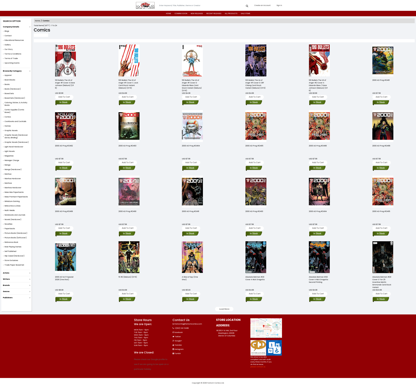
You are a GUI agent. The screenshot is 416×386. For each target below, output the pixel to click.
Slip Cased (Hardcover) (14, 256)
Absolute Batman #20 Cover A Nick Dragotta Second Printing (318, 279)
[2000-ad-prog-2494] (319, 192)
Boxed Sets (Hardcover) (15, 98)
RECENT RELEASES (213, 13)
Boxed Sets (9, 93)
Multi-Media (10, 210)
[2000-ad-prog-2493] (255, 192)
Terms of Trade (11, 58)
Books (7, 84)
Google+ (178, 341)
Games (8, 126)
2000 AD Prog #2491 (190, 211)
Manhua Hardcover (13, 178)
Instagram (179, 349)
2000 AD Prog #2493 (254, 211)
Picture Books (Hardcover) (16, 233)
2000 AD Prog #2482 (64, 146)
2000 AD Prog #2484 (191, 146)
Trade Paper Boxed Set (14, 265)
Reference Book (11, 242)
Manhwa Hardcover (13, 187)
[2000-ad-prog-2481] (382, 60)
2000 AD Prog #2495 (381, 211)
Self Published (10, 251)
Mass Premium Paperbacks (16, 196)
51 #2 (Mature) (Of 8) (128, 277)
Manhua (8, 174)
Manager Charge (12, 160)
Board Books (10, 80)
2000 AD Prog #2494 (318, 211)
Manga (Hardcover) (13, 169)
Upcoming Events (12, 63)
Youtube (178, 345)
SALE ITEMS (245, 13)
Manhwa (8, 183)
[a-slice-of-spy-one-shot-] (192, 257)
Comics (8, 117)
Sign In (279, 5)
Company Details (11, 27)
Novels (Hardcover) (13, 219)
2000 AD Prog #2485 (254, 146)
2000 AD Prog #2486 (318, 146)
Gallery (8, 45)
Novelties (8, 224)
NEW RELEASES (197, 13)
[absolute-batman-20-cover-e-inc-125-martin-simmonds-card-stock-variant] (382, 257)
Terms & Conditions (13, 54)
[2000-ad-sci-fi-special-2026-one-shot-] (65, 257)
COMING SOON (181, 13)
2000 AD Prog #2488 (381, 146)
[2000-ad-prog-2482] (65, 126)
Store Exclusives (11, 260)
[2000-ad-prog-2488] (382, 126)
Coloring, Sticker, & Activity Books (16, 103)
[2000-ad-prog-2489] (65, 192)
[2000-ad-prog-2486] (319, 126)
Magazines (9, 156)
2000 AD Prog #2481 (381, 80)
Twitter (178, 336)
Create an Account (262, 5)
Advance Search (41, 35)
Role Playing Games (13, 246)
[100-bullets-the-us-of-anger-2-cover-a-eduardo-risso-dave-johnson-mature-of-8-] (319, 60)
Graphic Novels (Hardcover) (17, 142)
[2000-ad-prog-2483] (129, 126)
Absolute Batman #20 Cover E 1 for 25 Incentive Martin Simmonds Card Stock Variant (381, 282)
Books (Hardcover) (13, 89)
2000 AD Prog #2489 (64, 211)
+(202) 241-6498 (182, 328)
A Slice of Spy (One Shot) (190, 278)
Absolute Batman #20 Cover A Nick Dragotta (255, 278)
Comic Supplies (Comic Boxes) (14, 111)
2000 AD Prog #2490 (127, 211)
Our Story (9, 49)
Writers (6, 279)
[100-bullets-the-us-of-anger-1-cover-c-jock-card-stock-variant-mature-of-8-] (129, 60)
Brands (6, 285)
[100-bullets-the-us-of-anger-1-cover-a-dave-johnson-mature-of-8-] (65, 60)
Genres (6, 291)
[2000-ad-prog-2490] (129, 192)
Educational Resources (14, 40)
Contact (8, 35)
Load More (224, 309)
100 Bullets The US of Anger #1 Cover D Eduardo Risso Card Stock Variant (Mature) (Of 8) (192, 85)
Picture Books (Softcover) (16, 237)
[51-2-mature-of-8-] (129, 257)
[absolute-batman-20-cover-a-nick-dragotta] (255, 257)
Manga (7, 165)
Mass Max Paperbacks (14, 192)
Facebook (178, 332)
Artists (6, 273)
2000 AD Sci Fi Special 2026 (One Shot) (64, 278)
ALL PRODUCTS (231, 13)
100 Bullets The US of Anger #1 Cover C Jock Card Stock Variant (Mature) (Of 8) (128, 84)
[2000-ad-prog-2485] (255, 126)
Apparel (8, 75)
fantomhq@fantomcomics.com (188, 324)
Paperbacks (10, 228)
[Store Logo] (145, 5)
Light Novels (10, 151)
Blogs (7, 31)
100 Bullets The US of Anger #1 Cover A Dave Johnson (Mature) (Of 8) (65, 84)
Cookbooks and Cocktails (15, 121)
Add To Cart (64, 96)
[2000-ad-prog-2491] (192, 192)
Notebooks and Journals (15, 215)
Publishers (7, 297)
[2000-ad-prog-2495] (382, 192)
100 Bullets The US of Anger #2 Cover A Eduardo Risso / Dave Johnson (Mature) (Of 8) (318, 85)
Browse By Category (12, 71)
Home (37, 20)
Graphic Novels (11, 130)
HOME (168, 13)
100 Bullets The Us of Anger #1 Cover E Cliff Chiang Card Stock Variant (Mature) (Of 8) (255, 84)
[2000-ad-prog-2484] (192, 126)
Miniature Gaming (12, 201)
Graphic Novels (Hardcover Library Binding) (16, 136)
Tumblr (178, 353)
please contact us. (258, 367)
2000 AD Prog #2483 (127, 146)
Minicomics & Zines (12, 206)
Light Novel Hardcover (14, 146)
